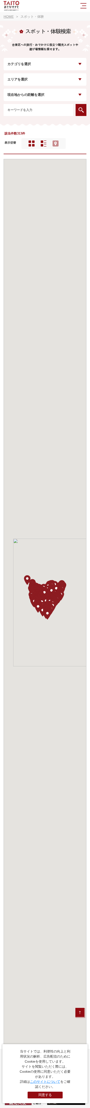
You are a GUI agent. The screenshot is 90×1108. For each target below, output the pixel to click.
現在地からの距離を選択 (25, 95)
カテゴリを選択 (19, 64)
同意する (45, 1095)
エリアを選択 (17, 79)
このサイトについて (45, 1082)
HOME (9, 16)
